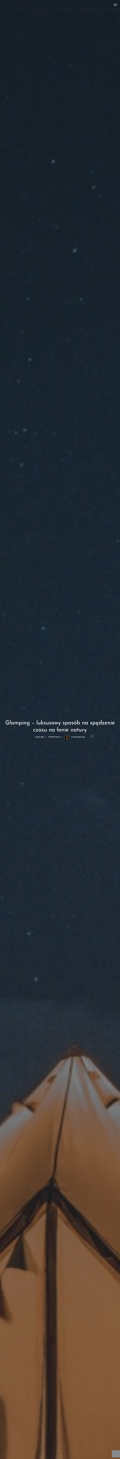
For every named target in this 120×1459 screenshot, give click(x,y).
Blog (58, 737)
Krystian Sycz (79, 737)
